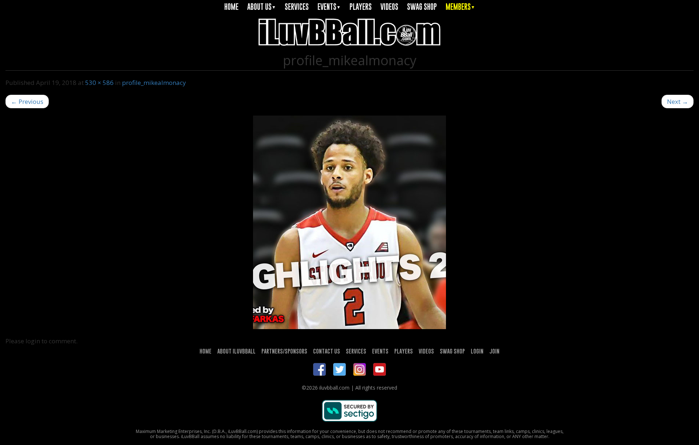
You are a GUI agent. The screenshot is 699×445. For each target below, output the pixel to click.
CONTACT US (326, 351)
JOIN (494, 351)
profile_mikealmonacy (154, 82)
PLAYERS (361, 7)
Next (677, 101)
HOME (231, 7)
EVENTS (329, 7)
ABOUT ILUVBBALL (236, 351)
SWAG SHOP (422, 7)
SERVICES (297, 7)
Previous (27, 101)
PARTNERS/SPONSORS (284, 351)
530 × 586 (99, 82)
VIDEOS (389, 7)
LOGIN (477, 351)
